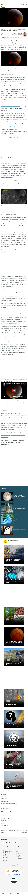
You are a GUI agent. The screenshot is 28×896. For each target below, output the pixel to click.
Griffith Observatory (15, 433)
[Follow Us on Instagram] (6, 842)
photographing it (11, 126)
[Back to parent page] (3, 6)
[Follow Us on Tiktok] (12, 842)
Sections (23, 7)
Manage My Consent (6, 805)
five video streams (15, 119)
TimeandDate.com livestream (8, 131)
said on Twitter (22, 425)
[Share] (2, 34)
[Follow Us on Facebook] (3, 842)
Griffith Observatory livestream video (10, 106)
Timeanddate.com (5, 435)
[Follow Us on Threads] (16, 842)
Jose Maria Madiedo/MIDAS (18, 435)
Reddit (7, 433)
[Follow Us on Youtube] (9, 842)
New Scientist (4, 437)
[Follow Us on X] (19, 842)
